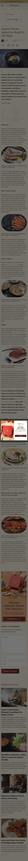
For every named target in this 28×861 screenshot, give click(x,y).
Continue (20, 435)
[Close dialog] (26, 421)
